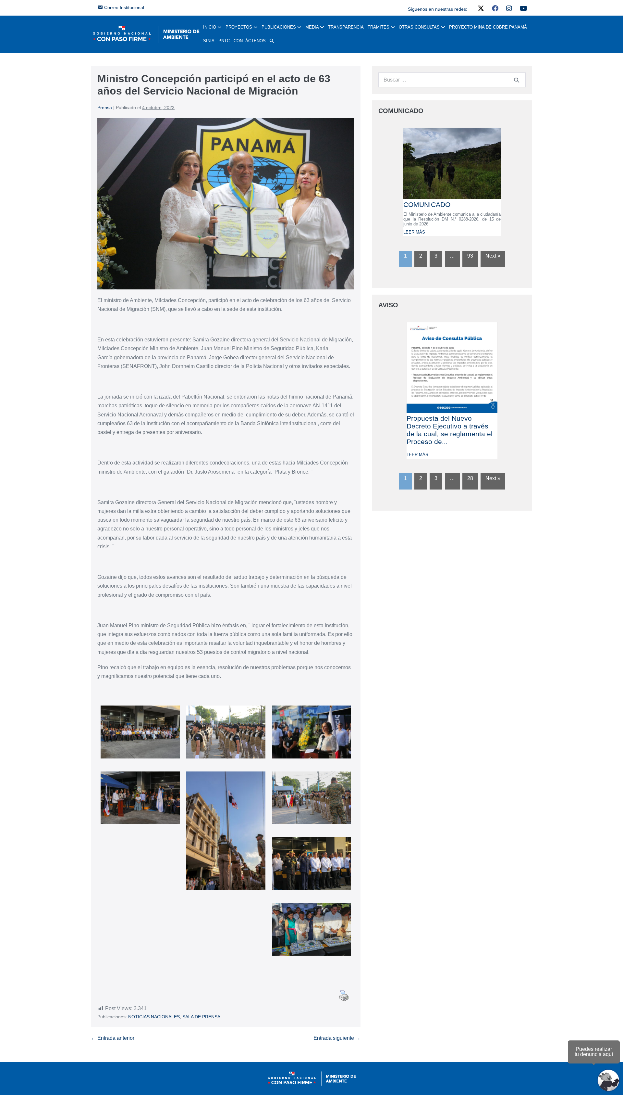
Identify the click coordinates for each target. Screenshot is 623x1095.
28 (470, 478)
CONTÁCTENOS (250, 40)
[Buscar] (516, 80)
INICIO (210, 27)
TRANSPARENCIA (346, 27)
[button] (272, 41)
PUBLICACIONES (279, 27)
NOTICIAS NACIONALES (154, 1016)
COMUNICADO (426, 204)
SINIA (208, 40)
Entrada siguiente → (336, 1038)
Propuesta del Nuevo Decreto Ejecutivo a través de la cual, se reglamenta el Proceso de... (450, 429)
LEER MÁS (414, 232)
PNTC (224, 40)
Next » (492, 256)
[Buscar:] (452, 80)
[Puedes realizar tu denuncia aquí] (608, 1080)
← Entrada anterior (112, 1038)
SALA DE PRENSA (201, 1016)
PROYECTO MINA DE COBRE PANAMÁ (488, 27)
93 (470, 256)
